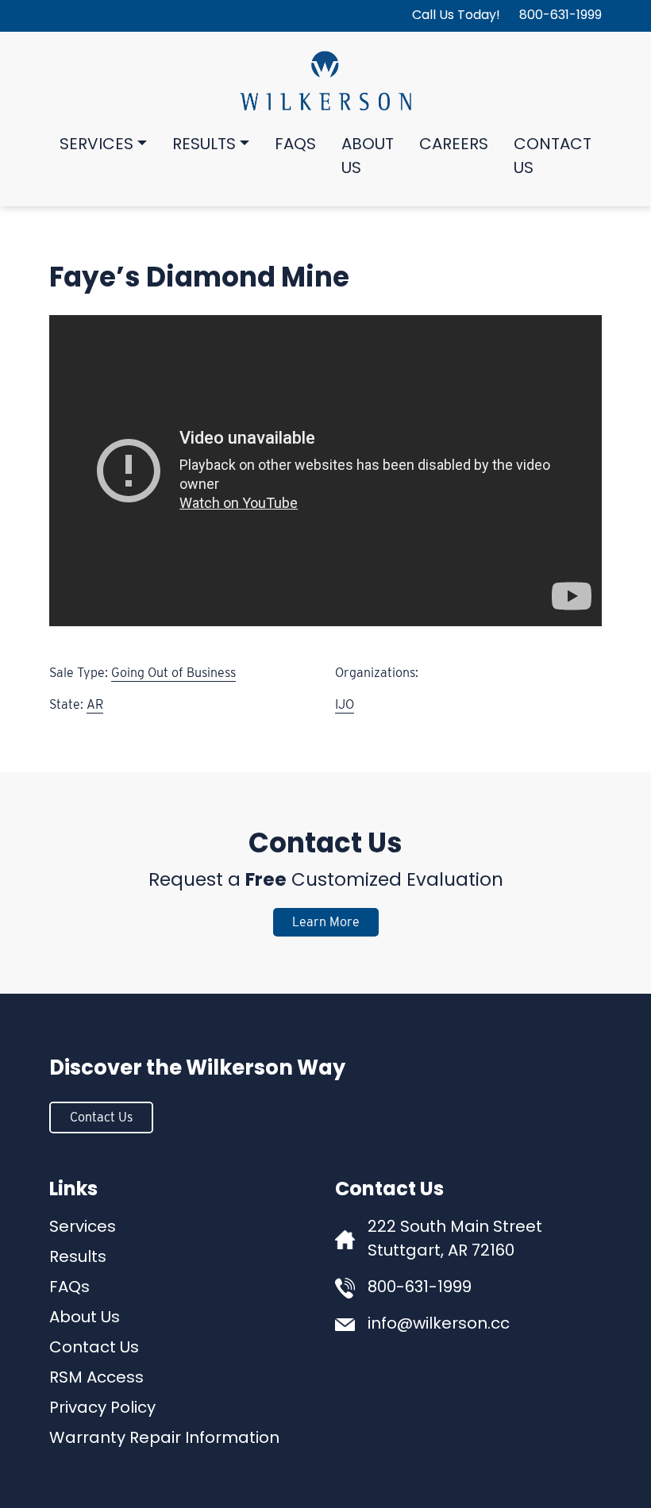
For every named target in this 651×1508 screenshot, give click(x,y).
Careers (453, 145)
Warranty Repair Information (164, 1439)
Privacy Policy (102, 1409)
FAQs (295, 145)
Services (96, 145)
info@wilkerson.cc (439, 1325)
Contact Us (552, 157)
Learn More (326, 921)
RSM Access (96, 1379)
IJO (344, 704)
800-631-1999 (560, 16)
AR (95, 704)
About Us (367, 157)
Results (204, 145)
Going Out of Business (173, 672)
